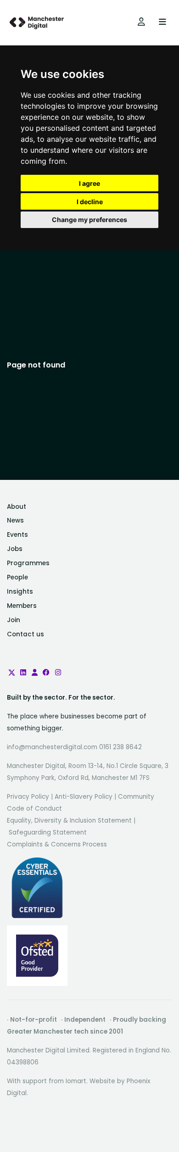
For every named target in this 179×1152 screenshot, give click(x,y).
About (16, 506)
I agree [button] (89, 183)
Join (13, 620)
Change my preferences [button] (89, 219)
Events (17, 534)
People (17, 577)
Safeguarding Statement (48, 832)
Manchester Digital (37, 23)
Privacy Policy (28, 796)
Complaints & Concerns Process (57, 844)
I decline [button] (90, 202)
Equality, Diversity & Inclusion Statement (69, 820)
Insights (20, 591)
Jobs (14, 549)
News (15, 520)
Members (22, 605)
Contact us (25, 634)
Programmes (28, 563)
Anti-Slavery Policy (83, 796)
